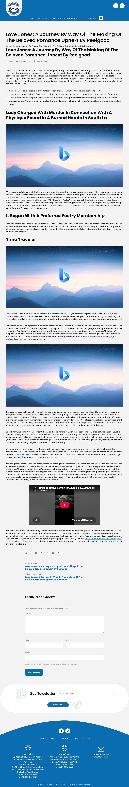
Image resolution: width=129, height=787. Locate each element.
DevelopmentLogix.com (81, 784)
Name (27, 640)
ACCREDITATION (70, 18)
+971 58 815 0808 (65, 767)
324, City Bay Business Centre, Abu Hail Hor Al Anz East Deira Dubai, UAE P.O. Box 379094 (65, 758)
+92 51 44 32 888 (29, 764)
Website (27, 652)
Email (68, 640)
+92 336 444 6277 (28, 777)
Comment (28, 613)
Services (55, 18)
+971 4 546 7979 (65, 764)
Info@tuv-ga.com (101, 754)
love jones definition (24, 454)
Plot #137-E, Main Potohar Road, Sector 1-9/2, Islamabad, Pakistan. (28, 758)
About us (42, 18)
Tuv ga (41, 784)
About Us (53, 738)
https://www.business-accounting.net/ (103, 538)
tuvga (11, 61)
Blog (76, 738)
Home (31, 18)
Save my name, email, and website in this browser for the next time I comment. (52, 664)
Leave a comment (42, 61)
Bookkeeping (59, 553)
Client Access (88, 18)
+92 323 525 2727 (29, 774)
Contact (86, 738)
